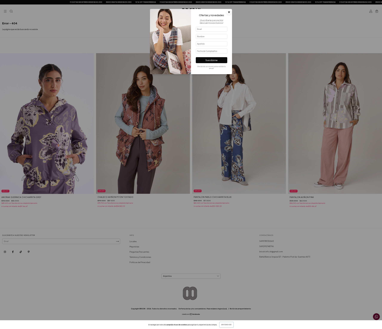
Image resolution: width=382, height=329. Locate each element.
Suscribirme (211, 60)
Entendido (226, 324)
